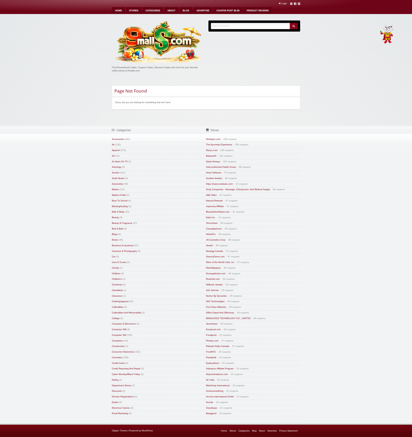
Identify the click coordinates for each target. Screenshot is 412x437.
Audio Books (118, 178)
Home (118, 10)
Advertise (203, 10)
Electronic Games (121, 408)
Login (284, 3)
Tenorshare (212, 223)
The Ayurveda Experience (219, 144)
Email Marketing (120, 413)
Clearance (117, 296)
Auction (115, 172)
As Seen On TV (120, 161)
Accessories (118, 139)
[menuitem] (118, 10)
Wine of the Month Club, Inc (220, 262)
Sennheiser (212, 324)
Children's (117, 279)
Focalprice (211, 335)
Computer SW (119, 335)
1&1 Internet (212, 290)
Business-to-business (123, 245)
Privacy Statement (288, 431)
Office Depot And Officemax (220, 312)
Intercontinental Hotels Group (221, 167)
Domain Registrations (123, 396)
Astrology (116, 167)
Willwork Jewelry (214, 284)
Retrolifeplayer (213, 268)
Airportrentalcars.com (217, 374)
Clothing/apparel (120, 301)
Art (113, 156)
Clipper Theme (119, 430)
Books (115, 240)
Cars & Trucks (119, 262)
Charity (115, 268)
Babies (115, 189)
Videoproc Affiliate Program (220, 368)
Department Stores (121, 385)
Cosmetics (117, 357)
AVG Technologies (215, 301)
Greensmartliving (214, 391)
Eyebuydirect (212, 363)
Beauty (115, 217)
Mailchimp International (218, 385)
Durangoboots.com (215, 273)
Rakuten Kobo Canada (217, 346)
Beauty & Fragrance (122, 223)
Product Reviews (258, 10)
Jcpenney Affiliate (215, 206)
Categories (152, 10)
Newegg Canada (214, 251)
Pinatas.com (212, 341)
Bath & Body (118, 212)
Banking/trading (120, 206)
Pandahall (211, 357)
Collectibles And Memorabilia (126, 312)
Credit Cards (118, 363)
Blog (186, 10)
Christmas (117, 284)
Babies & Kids (119, 195)
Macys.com (212, 150)
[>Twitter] (299, 4)
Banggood (211, 413)
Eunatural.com (213, 329)
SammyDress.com (215, 256)
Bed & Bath (117, 229)
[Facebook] (295, 4)
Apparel (116, 150)
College (116, 318)
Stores (133, 10)
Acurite (209, 402)
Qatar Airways (213, 161)
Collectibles (117, 307)
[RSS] (291, 4)
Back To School (119, 200)
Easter (115, 402)
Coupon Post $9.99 (227, 10)
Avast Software (213, 172)
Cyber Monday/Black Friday (126, 374)
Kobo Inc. (211, 217)
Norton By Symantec (216, 296)
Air (113, 144)
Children (116, 273)
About (171, 10)
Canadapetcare (214, 229)
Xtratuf (209, 245)
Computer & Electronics (124, 324)
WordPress (147, 430)
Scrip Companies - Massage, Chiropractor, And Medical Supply (238, 189)
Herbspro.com (213, 139)
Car (114, 256)
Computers (117, 341)
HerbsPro (211, 234)
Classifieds (117, 290)
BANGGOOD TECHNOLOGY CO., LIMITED (228, 318)
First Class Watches (216, 307)
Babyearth (211, 156)
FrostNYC (211, 352)
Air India (210, 380)
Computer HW (119, 329)
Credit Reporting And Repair (126, 368)
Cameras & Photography (124, 251)
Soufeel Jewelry (214, 178)
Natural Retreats (214, 200)
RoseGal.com (213, 279)
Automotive (117, 184)
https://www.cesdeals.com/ (219, 184)
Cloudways (211, 408)
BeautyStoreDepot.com (218, 212)
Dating (115, 380)
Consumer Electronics (123, 352)
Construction (118, 346)
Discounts (117, 391)
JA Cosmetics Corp (215, 240)
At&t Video (211, 195)
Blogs (114, 234)
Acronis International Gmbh (220, 396)
